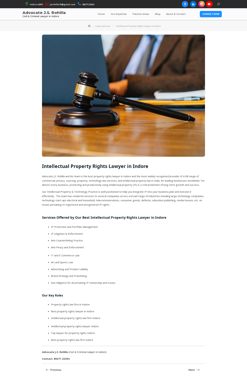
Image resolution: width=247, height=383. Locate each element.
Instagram (201, 4)
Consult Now (210, 14)
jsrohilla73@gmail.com (62, 4)
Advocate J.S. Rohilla (44, 13)
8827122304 (88, 4)
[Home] (89, 26)
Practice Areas (140, 14)
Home (101, 14)
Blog (157, 14)
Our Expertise (119, 14)
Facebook (185, 4)
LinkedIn (193, 4)
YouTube (209, 4)
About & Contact (176, 14)
